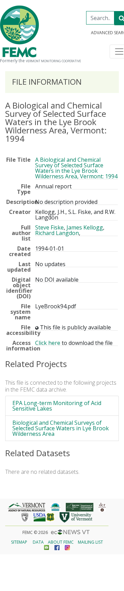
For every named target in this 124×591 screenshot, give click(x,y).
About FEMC (61, 542)
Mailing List (90, 542)
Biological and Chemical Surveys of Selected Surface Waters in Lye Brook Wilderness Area (60, 428)
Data (38, 542)
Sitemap (19, 542)
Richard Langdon (57, 233)
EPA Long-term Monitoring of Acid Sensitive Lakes (56, 405)
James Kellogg (84, 227)
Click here (47, 343)
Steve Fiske (49, 227)
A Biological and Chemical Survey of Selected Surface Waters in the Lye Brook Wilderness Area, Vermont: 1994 (76, 168)
